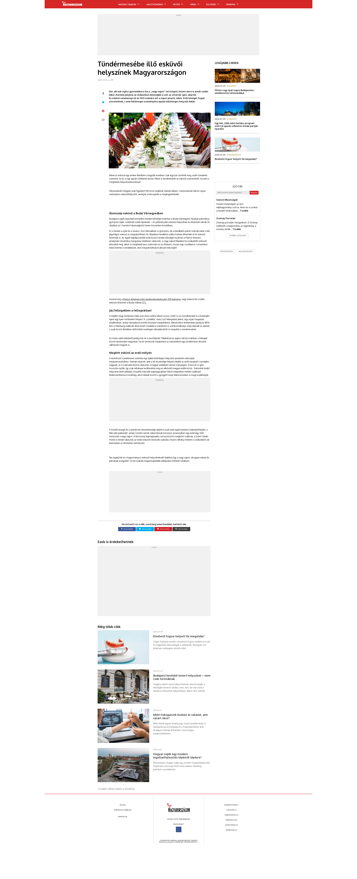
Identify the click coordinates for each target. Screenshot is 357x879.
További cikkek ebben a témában (116, 788)
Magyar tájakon (127, 4)
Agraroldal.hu (231, 830)
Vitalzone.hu (231, 810)
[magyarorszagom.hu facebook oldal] (178, 829)
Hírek (193, 4)
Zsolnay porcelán (225, 218)
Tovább (244, 210)
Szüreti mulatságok (227, 199)
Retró (176, 4)
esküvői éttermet (117, 302)
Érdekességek (226, 251)
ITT (144, 302)
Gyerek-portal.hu (231, 825)
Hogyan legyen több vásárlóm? (178, 819)
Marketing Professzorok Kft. (186, 842)
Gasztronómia (154, 4)
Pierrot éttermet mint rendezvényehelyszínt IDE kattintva (152, 299)
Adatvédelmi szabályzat (122, 810)
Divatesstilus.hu (231, 820)
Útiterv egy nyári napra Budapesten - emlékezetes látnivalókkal (235, 91)
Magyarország (246, 251)
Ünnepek (230, 4)
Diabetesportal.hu (231, 815)
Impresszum (122, 816)
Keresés (254, 193)
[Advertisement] (178, 35)
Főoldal (123, 805)
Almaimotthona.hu (231, 805)
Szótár (237, 186)
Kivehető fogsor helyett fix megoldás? (236, 159)
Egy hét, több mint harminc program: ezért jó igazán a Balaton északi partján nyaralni (236, 126)
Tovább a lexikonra (237, 235)
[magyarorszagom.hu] (72, 4)
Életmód (211, 4)
